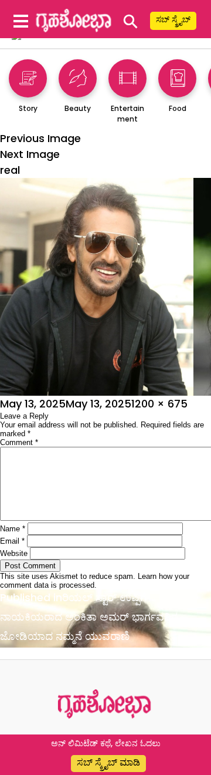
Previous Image (40, 138)
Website (14, 553)
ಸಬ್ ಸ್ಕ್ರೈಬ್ (173, 19)
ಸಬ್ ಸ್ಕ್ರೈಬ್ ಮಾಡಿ (108, 762)
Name (12, 528)
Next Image (30, 154)
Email (12, 541)
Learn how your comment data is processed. (94, 580)
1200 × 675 (159, 403)
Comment (19, 442)
